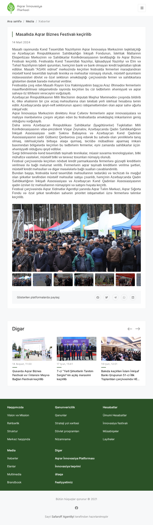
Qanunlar (61, 415)
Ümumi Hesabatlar (115, 415)
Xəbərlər (12, 458)
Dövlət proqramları (67, 431)
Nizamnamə (63, 439)
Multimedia (14, 474)
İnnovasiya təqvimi (68, 466)
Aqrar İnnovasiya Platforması (75, 458)
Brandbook (14, 482)
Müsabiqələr (111, 431)
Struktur (12, 431)
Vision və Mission (18, 415)
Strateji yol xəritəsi (67, 423)
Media (30, 21)
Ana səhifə (14, 21)
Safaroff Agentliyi (63, 516)
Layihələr (109, 439)
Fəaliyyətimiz (64, 482)
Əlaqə (59, 474)
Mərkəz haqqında (18, 439)
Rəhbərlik (13, 423)
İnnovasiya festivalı (115, 423)
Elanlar (11, 466)
